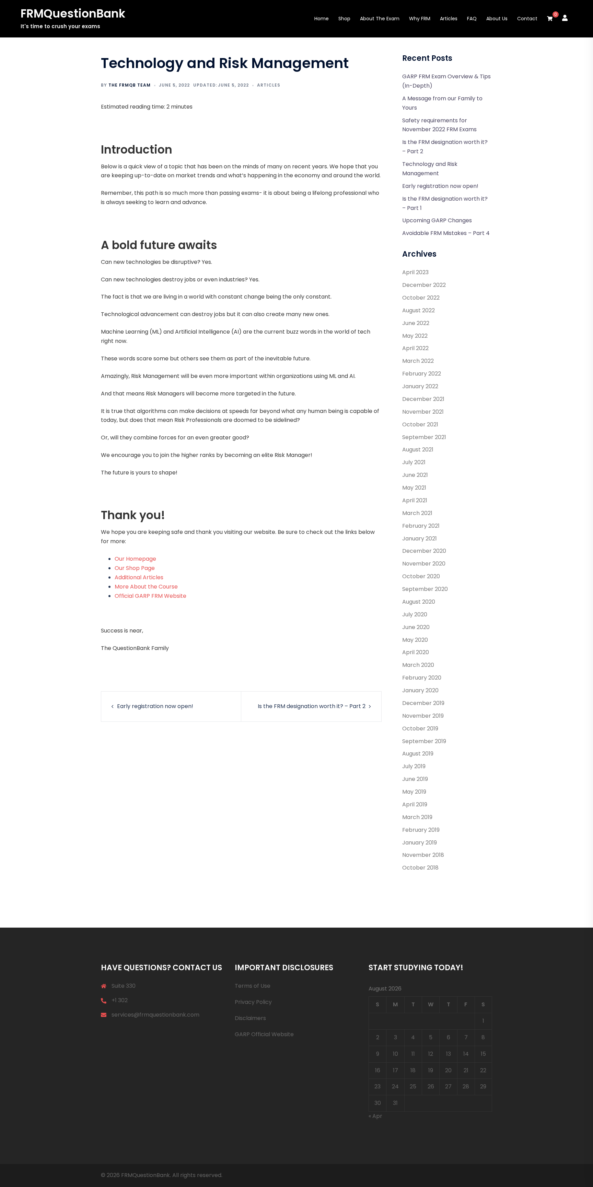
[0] (550, 19)
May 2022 (415, 336)
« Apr (375, 1116)
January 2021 (419, 538)
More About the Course (146, 587)
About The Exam (379, 18)
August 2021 (417, 449)
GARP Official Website (264, 1034)
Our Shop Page (135, 568)
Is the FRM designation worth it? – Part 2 (311, 706)
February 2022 (421, 374)
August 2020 (418, 602)
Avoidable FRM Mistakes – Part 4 (446, 233)
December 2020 (424, 551)
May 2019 (414, 792)
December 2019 (423, 703)
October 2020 (421, 576)
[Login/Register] (565, 17)
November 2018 (423, 855)
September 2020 (425, 589)
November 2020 (423, 564)
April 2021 (414, 500)
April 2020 (415, 652)
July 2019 (414, 766)
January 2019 (419, 843)
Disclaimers (250, 1018)
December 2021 (423, 399)
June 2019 (415, 779)
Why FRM (419, 18)
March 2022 (418, 361)
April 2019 (414, 804)
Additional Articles (139, 577)
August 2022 (418, 310)
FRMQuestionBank (73, 13)
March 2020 (418, 665)
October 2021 (420, 424)
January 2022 (420, 386)
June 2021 (415, 475)
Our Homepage (135, 559)
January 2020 (420, 690)
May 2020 (415, 640)
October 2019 (420, 728)
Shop (344, 18)
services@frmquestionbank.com (155, 1015)
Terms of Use (252, 986)
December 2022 (424, 285)
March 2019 (417, 817)
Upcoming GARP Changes (437, 220)
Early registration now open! (155, 706)
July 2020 (414, 614)
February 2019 (421, 830)
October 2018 (420, 868)
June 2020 (416, 627)
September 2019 (424, 741)
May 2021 (414, 488)
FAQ (472, 18)
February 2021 (421, 526)
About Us (497, 18)
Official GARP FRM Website (150, 596)
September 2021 (424, 437)
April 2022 (415, 348)
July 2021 (414, 462)
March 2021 (417, 513)
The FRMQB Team (129, 85)
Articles (448, 18)
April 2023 (415, 272)
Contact (527, 18)
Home (321, 18)
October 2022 (421, 298)
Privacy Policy (253, 1002)
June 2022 (415, 323)
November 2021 (423, 412)
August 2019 (417, 754)
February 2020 (421, 678)
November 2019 (423, 716)
